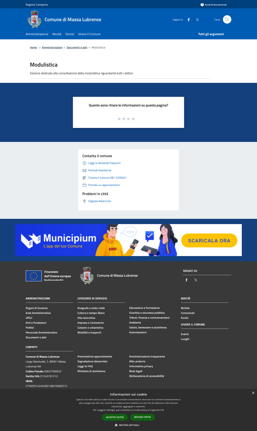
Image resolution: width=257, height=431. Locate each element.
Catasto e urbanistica (90, 327)
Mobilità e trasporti (89, 332)
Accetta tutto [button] (115, 417)
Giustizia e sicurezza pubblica (147, 313)
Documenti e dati (77, 47)
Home (33, 47)
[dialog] (128, 410)
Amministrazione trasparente (147, 356)
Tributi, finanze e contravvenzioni (149, 317)
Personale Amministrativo (41, 332)
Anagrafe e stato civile (91, 308)
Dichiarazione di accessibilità (146, 376)
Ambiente (135, 322)
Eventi (185, 334)
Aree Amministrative (38, 313)
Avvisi (184, 318)
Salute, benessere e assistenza (148, 327)
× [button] (253, 393)
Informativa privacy (141, 366)
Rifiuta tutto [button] (142, 417)
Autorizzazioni (138, 332)
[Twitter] (195, 19)
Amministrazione (52, 47)
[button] (128, 425)
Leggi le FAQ (85, 366)
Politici (30, 327)
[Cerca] (227, 19)
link (162, 409)
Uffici (29, 318)
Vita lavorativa (86, 318)
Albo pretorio (137, 361)
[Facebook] (187, 19)
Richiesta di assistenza (91, 371)
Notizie (185, 308)
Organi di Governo (37, 308)
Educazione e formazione (144, 308)
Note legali (135, 371)
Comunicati (188, 313)
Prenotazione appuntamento (94, 356)
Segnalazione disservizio (92, 361)
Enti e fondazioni (36, 323)
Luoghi (185, 339)
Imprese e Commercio (90, 323)
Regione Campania (37, 4)
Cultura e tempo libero (91, 313)
